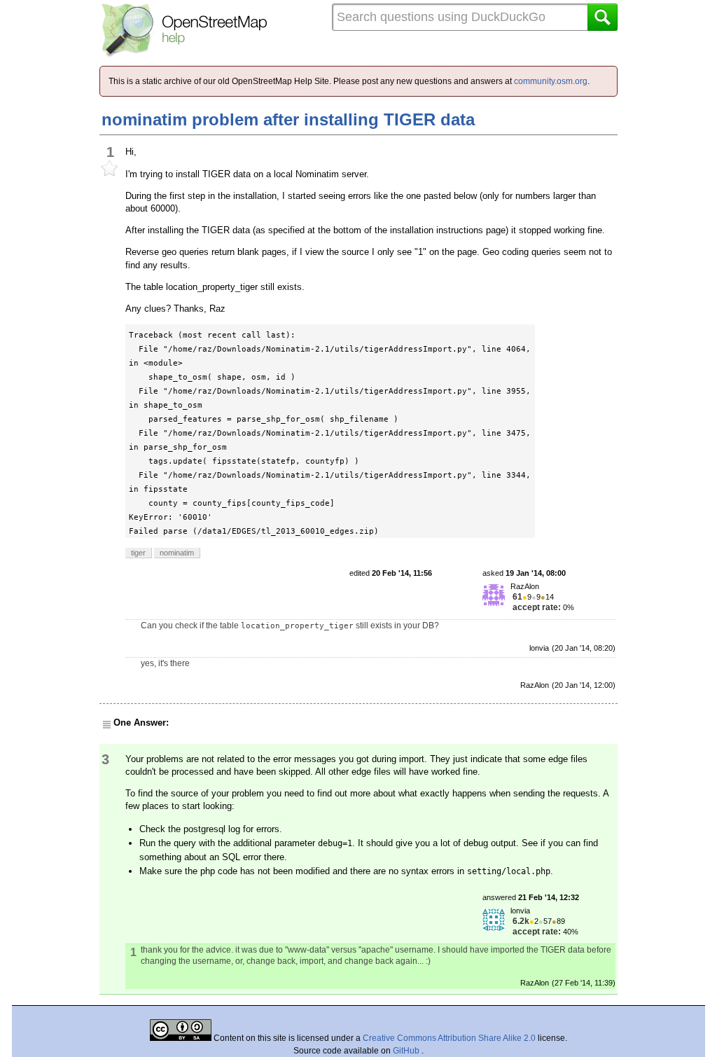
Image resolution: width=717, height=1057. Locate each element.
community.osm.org (550, 81)
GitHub (407, 1051)
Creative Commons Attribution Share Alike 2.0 (449, 1038)
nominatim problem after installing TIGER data (288, 119)
